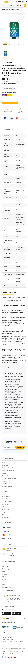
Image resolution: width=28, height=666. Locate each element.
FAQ (3, 507)
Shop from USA (7, 635)
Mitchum (4, 12)
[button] (16, 2)
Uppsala (4, 574)
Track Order (5, 476)
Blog (3, 514)
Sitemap (4, 473)
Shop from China (18, 641)
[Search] (25, 5)
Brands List (5, 499)
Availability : (5, 82)
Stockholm (5, 566)
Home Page (5, 9)
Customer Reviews (7, 501)
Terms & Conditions (8, 651)
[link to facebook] (14, 44)
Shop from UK (16, 635)
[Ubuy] (6, 1)
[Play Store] (16, 614)
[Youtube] (9, 657)
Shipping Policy (6, 481)
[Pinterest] (15, 657)
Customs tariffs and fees (9, 478)
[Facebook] (3, 657)
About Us (4, 462)
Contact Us (5, 465)
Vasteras (4, 579)
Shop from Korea (7, 641)
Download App (6, 496)
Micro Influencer (6, 484)
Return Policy (5, 504)
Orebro (4, 582)
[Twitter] (12, 657)
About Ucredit (6, 509)
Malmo (4, 571)
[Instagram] (6, 657)
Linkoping (4, 584)
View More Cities (7, 587)
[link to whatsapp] (9, 44)
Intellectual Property (8, 470)
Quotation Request (7, 468)
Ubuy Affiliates (6, 517)
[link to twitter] (18, 44)
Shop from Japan (7, 637)
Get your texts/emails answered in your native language (13, 599)
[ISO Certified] (17, 627)
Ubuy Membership (7, 486)
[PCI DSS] (5, 627)
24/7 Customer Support (13, 595)
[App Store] (6, 614)
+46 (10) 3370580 (9, 606)
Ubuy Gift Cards (6, 512)
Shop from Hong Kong (8, 639)
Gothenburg (5, 569)
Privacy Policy (19, 651)
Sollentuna (5, 577)
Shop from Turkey (7, 644)
